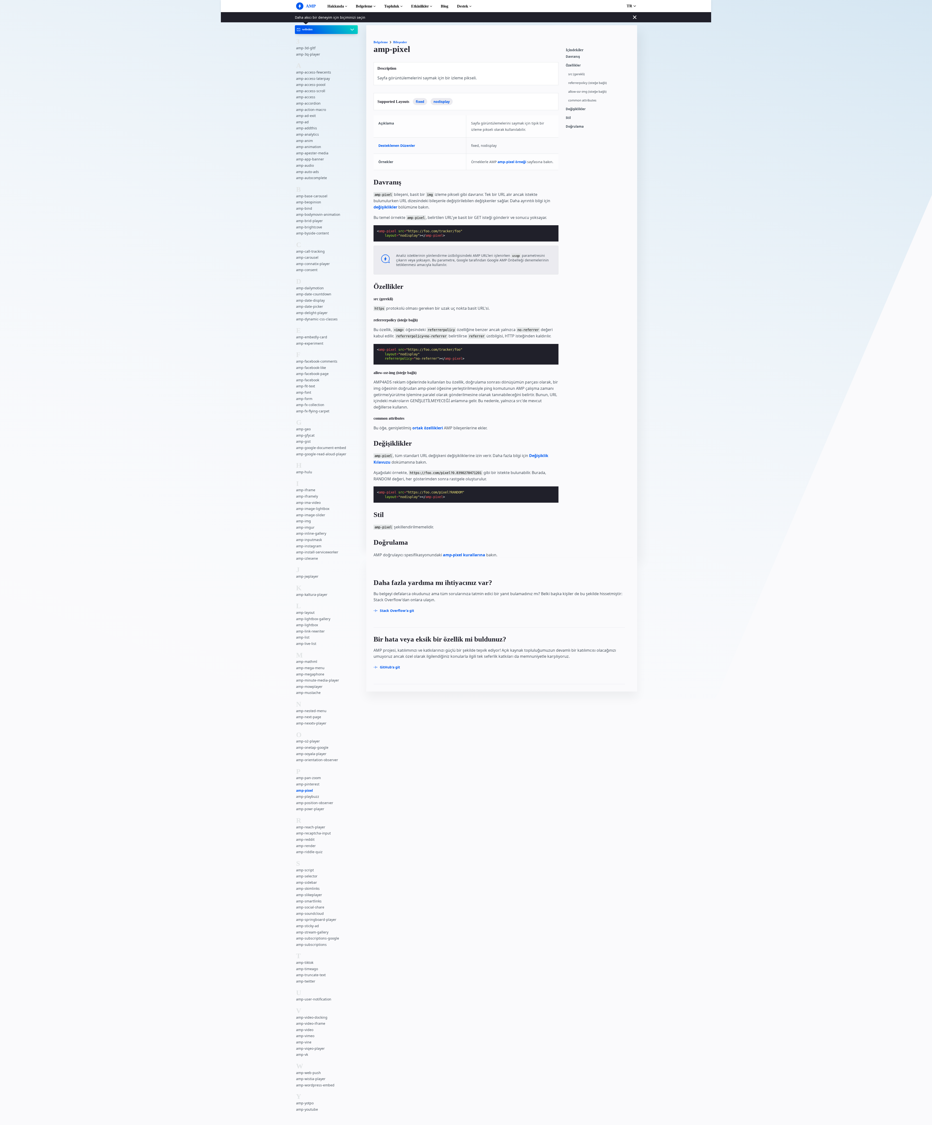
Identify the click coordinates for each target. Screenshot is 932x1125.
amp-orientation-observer (317, 760)
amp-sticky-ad (307, 926)
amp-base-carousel (311, 196)
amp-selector (306, 876)
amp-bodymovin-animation (318, 214)
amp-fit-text (305, 386)
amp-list (302, 637)
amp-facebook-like (311, 367)
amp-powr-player (310, 809)
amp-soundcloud (310, 913)
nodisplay (441, 101)
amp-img (303, 521)
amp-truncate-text (311, 975)
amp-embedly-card (311, 337)
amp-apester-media (312, 153)
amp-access (305, 97)
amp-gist (303, 441)
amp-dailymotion (310, 288)
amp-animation (308, 147)
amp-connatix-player (313, 263)
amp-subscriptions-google (317, 938)
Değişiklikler (576, 109)
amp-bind (304, 208)
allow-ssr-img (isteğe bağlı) (587, 92)
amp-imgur (305, 527)
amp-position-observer (314, 802)
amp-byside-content (312, 233)
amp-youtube (307, 1109)
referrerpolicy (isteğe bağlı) (587, 83)
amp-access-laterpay (313, 78)
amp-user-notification (313, 999)
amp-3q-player (308, 54)
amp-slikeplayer (309, 894)
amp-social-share (310, 907)
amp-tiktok (304, 962)
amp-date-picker (309, 306)
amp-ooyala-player (311, 753)
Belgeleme (364, 6)
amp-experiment (309, 343)
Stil (568, 118)
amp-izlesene (307, 558)
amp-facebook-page (312, 374)
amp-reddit (305, 839)
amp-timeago (307, 969)
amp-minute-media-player (317, 680)
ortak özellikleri (427, 428)
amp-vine (303, 1042)
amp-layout (305, 612)
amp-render (306, 845)
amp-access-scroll (310, 91)
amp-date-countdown (313, 294)
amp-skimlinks (308, 888)
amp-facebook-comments (316, 361)
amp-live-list (306, 643)
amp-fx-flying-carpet (312, 411)
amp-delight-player (312, 312)
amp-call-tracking (310, 251)
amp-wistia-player (310, 1079)
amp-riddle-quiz (309, 852)
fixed (420, 101)
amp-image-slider (310, 515)
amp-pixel (304, 790)
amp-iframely (307, 496)
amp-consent (306, 270)
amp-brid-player (309, 220)
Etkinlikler (420, 6)
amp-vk (302, 1054)
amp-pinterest (307, 784)
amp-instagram (308, 546)
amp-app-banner (310, 159)
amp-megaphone (310, 674)
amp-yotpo (305, 1103)
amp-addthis (306, 128)
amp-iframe (305, 490)
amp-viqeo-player (310, 1048)
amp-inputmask (309, 539)
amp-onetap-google (312, 747)
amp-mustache (308, 693)
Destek (462, 6)
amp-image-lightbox (312, 508)
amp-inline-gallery (311, 533)
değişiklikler (385, 207)
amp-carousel (307, 257)
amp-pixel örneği (512, 161)
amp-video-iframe (310, 1023)
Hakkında (335, 6)
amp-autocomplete (311, 177)
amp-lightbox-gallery (313, 619)
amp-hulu (304, 472)
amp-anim (304, 140)
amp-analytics (307, 134)
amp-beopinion (308, 202)
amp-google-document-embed (321, 447)
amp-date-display (310, 300)
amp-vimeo (305, 1036)
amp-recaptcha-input (313, 833)
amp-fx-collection (310, 404)
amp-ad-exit (306, 116)
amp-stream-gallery (312, 932)
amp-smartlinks (309, 901)
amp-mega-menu (310, 668)
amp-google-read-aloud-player (321, 454)
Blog (444, 6)
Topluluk (391, 6)
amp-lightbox (307, 625)
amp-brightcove (309, 227)
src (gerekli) (576, 74)
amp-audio (305, 165)
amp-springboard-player (316, 919)
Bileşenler (400, 42)
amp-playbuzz (307, 796)
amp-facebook (307, 380)
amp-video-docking (311, 1017)
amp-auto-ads (307, 171)
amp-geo (303, 429)
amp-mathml (306, 661)
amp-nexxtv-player (311, 723)
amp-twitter (305, 981)
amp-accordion (308, 103)
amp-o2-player (308, 741)
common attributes (582, 100)
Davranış (573, 57)
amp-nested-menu (311, 710)
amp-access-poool (310, 85)
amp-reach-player (310, 827)
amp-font (303, 392)
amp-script (305, 870)
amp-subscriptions (311, 944)
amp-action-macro (311, 109)
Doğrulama (575, 127)
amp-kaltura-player (311, 594)
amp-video (304, 1029)
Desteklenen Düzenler (396, 145)
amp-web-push (308, 1072)
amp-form (304, 398)
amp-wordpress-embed (315, 1085)
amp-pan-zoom (308, 778)
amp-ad (302, 122)
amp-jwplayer (307, 576)
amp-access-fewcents (313, 72)
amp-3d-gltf (306, 48)
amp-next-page (308, 717)
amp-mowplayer (309, 686)
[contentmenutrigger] (599, 51)
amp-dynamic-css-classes (317, 319)
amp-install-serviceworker (317, 552)
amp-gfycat (305, 435)
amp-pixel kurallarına (464, 555)
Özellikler (573, 65)
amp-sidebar (306, 882)
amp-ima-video (308, 502)
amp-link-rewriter (310, 631)
